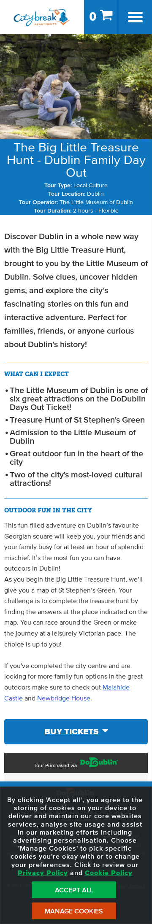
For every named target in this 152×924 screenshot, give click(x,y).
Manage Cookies (74, 911)
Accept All (74, 890)
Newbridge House (63, 698)
